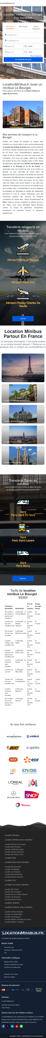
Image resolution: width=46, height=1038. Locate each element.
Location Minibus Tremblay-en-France (18, 919)
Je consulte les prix (23, 59)
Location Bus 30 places (13, 847)
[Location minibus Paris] (23, 368)
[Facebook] (3, 1026)
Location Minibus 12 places (14, 922)
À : (27, 46)
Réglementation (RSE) (11, 962)
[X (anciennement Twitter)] (8, 1027)
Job (5, 953)
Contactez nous (9, 947)
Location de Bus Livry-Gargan (15, 844)
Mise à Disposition (36, 27)
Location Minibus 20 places (14, 852)
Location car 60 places (13, 897)
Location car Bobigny (12, 869)
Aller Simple (23, 26)
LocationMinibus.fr (26, 1036)
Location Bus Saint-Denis (13, 874)
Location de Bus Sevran (13, 899)
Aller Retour (10, 26)
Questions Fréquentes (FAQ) (13, 950)
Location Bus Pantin (12, 889)
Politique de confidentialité (12, 967)
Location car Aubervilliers (13, 914)
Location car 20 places (13, 872)
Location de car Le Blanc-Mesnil (16, 894)
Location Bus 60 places (13, 892)
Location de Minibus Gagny (14, 849)
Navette (23, 318)
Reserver (23, 578)
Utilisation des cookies (11, 974)
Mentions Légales (9, 977)
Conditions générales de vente (13, 964)
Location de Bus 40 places (14, 877)
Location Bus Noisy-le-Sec (14, 854)
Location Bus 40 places (13, 866)
